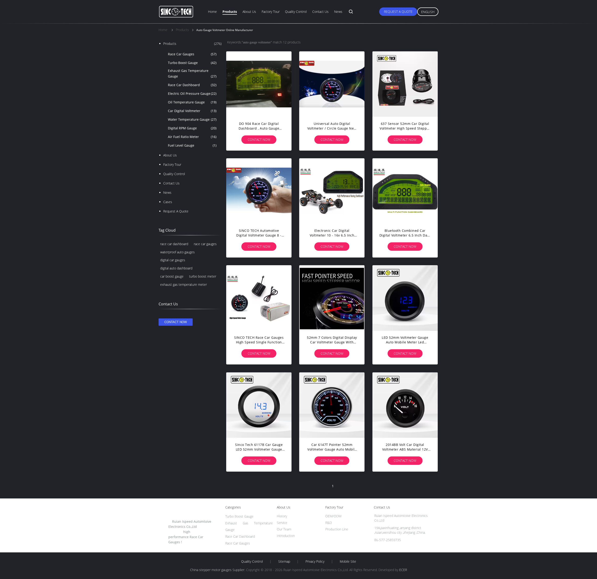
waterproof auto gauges (177, 252)
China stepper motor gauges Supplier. (218, 570)
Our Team (284, 529)
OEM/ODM (333, 516)
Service (282, 522)
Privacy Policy (314, 561)
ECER (403, 570)
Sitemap (284, 561)
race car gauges (205, 244)
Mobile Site (348, 561)
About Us (249, 11)
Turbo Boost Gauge (192, 62)
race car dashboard (174, 244)
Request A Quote (398, 11)
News (338, 11)
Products (229, 11)
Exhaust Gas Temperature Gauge (192, 73)
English (427, 12)
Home (212, 11)
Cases (167, 202)
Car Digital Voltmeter (192, 111)
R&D (328, 522)
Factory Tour (271, 11)
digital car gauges (172, 260)
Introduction (286, 535)
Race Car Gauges (192, 54)
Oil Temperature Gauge (192, 102)
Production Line (336, 529)
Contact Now (259, 139)
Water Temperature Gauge (192, 119)
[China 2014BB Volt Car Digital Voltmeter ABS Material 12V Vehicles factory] (405, 405)
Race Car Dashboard (192, 85)
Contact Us (320, 11)
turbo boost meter (202, 276)
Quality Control (296, 11)
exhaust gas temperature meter (183, 284)
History (282, 516)
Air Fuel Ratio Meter (192, 136)
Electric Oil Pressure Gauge (192, 93)
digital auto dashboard (176, 268)
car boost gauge (172, 276)
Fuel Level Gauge (192, 145)
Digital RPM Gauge (192, 128)
